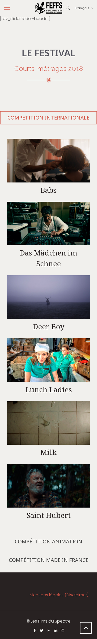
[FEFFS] (48, 7)
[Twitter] (41, 630)
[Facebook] (34, 630)
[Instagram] (62, 630)
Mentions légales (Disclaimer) (59, 595)
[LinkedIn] (55, 630)
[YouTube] (48, 630)
